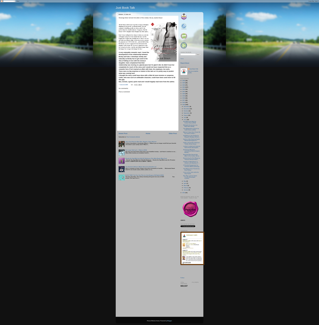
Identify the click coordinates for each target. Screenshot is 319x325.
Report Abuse (185, 63)
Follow (182, 277)
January (186, 190)
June (185, 119)
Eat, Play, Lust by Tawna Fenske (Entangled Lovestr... (190, 177)
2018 (183, 98)
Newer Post (123, 133)
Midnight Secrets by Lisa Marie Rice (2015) (190, 125)
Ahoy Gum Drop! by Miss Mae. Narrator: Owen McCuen (141, 141)
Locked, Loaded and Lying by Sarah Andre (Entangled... (191, 147)
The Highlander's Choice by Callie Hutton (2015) (191, 129)
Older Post (173, 133)
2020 (183, 93)
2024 (183, 85)
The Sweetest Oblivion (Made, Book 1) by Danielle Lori (140, 166)
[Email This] (135, 85)
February (186, 187)
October (186, 111)
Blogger (169, 320)
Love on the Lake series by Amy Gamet (191, 173)
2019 (183, 96)
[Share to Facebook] (139, 85)
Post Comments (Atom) (133, 137)
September (187, 113)
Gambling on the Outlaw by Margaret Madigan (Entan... (191, 136)
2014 (183, 192)
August (186, 115)
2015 (183, 104)
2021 (183, 91)
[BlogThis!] (136, 85)
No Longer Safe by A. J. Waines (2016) (136, 150)
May (185, 181)
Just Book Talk (125, 7)
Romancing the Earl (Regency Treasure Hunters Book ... (191, 158)
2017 (183, 100)
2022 (183, 89)
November (187, 108)
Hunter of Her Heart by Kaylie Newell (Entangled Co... (191, 140)
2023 (183, 87)
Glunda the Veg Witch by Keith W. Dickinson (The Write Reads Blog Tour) (146, 158)
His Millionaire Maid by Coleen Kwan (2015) (189, 122)
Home (148, 133)
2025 (183, 82)
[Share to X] (138, 85)
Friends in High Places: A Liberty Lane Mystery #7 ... (191, 162)
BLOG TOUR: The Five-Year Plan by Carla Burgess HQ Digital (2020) (144, 175)
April (185, 183)
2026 (183, 80)
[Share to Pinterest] (141, 85)
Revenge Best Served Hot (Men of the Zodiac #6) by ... (191, 155)
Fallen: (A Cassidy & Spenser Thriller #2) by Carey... (191, 143)
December (187, 106)
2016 (183, 102)
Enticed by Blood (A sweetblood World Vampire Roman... (191, 151)
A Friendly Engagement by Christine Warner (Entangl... (191, 166)
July (185, 117)
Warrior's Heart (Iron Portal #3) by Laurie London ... (191, 133)
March (185, 185)
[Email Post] (132, 84)
